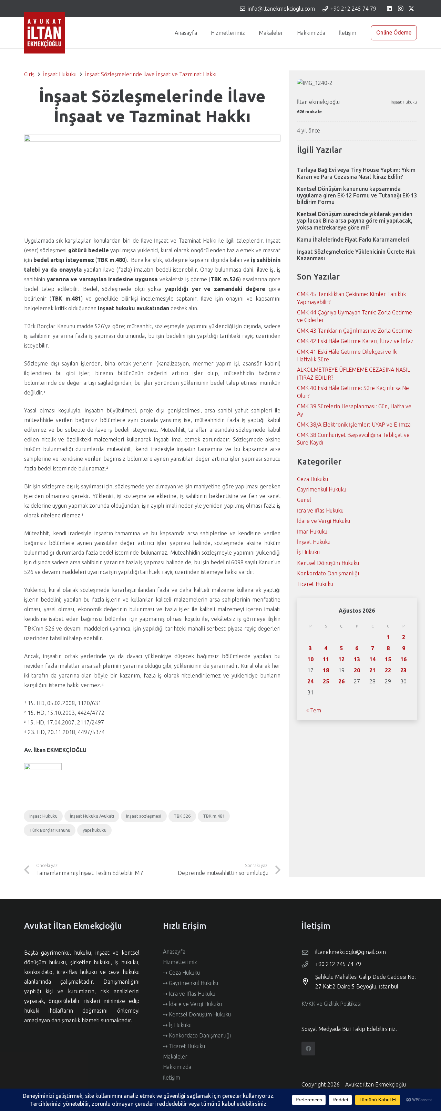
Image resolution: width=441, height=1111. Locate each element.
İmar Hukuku (312, 531)
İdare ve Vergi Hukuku (323, 521)
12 (341, 659)
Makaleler (175, 1056)
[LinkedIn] (389, 8)
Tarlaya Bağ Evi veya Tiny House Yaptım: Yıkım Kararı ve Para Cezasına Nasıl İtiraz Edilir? (356, 173)
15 (388, 659)
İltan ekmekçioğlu (318, 102)
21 (372, 670)
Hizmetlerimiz (180, 962)
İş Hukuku (308, 552)
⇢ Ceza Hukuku (181, 972)
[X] (411, 8)
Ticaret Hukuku (315, 584)
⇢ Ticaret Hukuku (184, 1046)
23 (403, 670)
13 (357, 659)
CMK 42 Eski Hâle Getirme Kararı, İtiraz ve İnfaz (355, 341)
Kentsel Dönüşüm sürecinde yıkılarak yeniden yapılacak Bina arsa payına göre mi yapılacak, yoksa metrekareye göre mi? (354, 220)
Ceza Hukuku (312, 479)
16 (403, 659)
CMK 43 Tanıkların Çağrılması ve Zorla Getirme (354, 331)
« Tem (313, 710)
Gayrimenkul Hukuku (321, 489)
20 (357, 670)
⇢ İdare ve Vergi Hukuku (192, 1004)
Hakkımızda (177, 1067)
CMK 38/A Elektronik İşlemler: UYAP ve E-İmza (354, 424)
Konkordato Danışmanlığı (328, 573)
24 (310, 681)
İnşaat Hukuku (404, 102)
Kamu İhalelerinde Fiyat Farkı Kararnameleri (353, 239)
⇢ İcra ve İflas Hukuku (189, 994)
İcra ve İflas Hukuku (320, 510)
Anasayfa (174, 951)
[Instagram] (400, 8)
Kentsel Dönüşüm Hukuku (328, 563)
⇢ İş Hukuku (177, 1025)
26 (341, 681)
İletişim (171, 1077)
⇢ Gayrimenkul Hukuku (190, 983)
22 (388, 670)
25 (326, 681)
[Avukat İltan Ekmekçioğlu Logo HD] (44, 32)
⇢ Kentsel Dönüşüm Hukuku (197, 1014)
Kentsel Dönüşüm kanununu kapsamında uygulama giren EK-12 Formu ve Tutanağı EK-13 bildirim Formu (357, 195)
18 (326, 670)
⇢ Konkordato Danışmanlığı (197, 1035)
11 (326, 659)
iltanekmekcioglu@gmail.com (350, 952)
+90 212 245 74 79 (338, 964)
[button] (248, 32)
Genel (304, 500)
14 (372, 659)
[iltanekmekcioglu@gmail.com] (308, 952)
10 (310, 659)
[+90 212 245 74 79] (308, 964)
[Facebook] (308, 1048)
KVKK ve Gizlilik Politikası (331, 1004)
